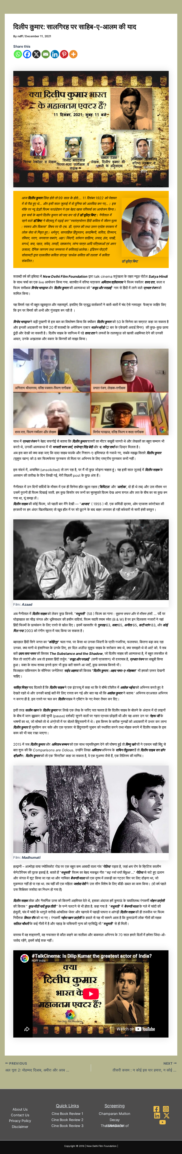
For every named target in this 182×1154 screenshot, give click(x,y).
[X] (36, 54)
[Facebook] (27, 54)
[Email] (45, 54)
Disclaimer (20, 1127)
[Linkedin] (55, 54)
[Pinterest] (64, 54)
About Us (20, 1109)
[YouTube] (162, 1122)
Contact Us (20, 1115)
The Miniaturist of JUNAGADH (115, 1126)
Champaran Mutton (114, 1114)
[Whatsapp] (18, 54)
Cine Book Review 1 (67, 1114)
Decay (115, 1120)
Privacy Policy (20, 1121)
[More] (73, 54)
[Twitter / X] (166, 1115)
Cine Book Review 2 (67, 1120)
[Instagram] (166, 1109)
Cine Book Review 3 (67, 1126)
